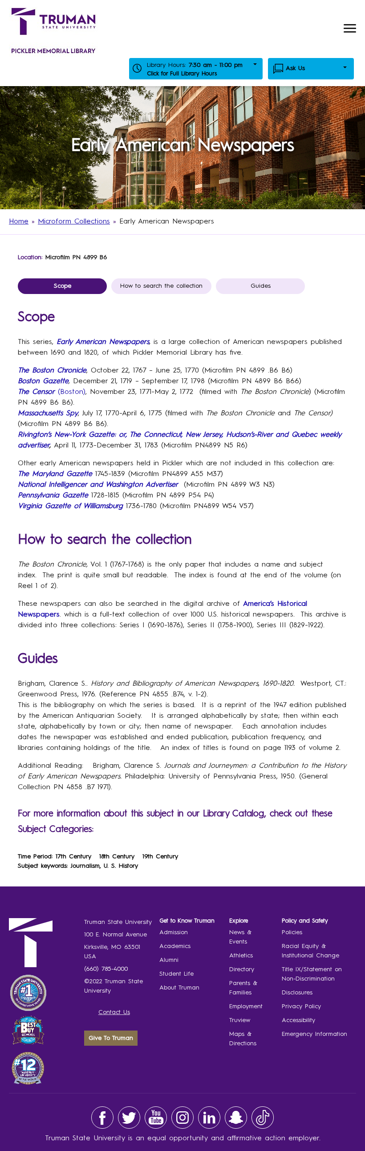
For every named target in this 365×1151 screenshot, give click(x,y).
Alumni (168, 960)
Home (18, 221)
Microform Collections (74, 221)
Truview (239, 1020)
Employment (246, 1006)
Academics (175, 946)
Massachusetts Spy (48, 413)
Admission (173, 932)
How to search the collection (161, 286)
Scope (62, 286)
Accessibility (298, 1020)
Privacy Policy (301, 1006)
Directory (241, 969)
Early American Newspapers (103, 342)
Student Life (176, 974)
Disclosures (297, 993)
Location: (30, 257)
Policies (292, 932)
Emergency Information (314, 1034)
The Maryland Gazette (55, 474)
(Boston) (51, 392)
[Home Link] (53, 32)
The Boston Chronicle (52, 370)
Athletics (241, 955)
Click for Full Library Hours (182, 74)
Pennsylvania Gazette (54, 495)
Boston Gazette (43, 381)
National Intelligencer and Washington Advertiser (99, 485)
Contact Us (114, 1012)
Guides (261, 286)
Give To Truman (111, 1038)
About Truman (179, 988)
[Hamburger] (350, 27)
